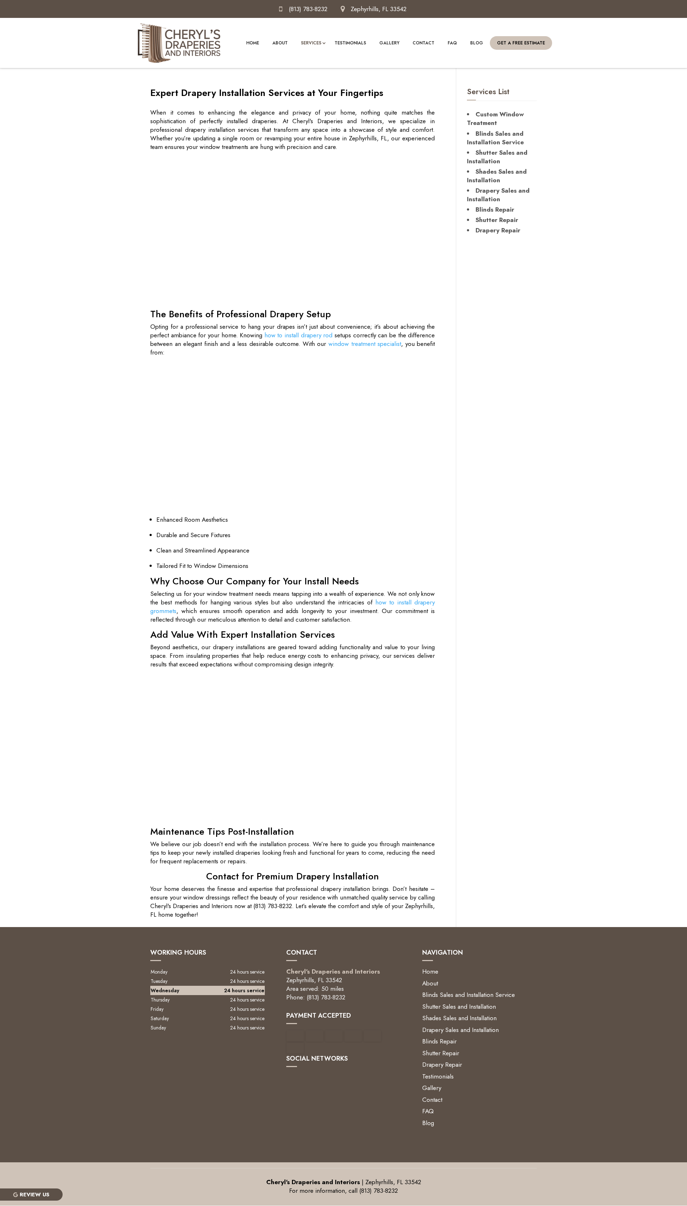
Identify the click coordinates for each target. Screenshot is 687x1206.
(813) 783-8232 (308, 9)
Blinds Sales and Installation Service (468, 994)
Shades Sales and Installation (459, 1018)
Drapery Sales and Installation (460, 1030)
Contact (423, 43)
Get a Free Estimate (521, 43)
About (280, 43)
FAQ (452, 43)
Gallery (389, 43)
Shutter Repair (440, 1053)
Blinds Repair (439, 1041)
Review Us (34, 1194)
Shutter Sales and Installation (459, 1006)
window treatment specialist (364, 343)
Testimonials (350, 43)
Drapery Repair (442, 1064)
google (292, 1079)
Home (252, 43)
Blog (476, 43)
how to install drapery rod (298, 335)
